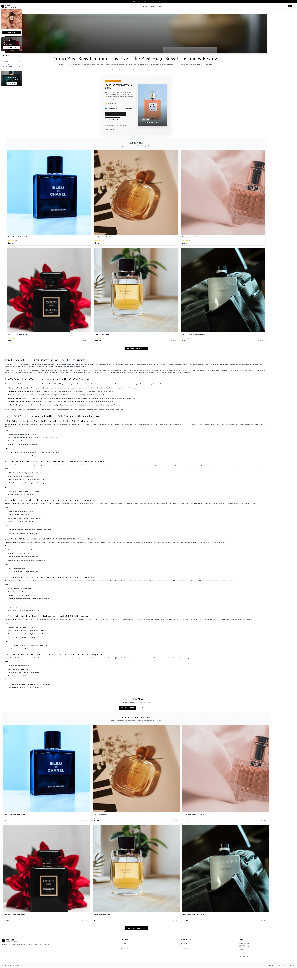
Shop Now (11, 32)
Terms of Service (281, 965)
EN (290, 6)
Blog (152, 6)
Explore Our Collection (114, 114)
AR (293, 6)
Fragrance (156, 69)
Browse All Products (135, 348)
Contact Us (183, 943)
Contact (159, 6)
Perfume (148, 69)
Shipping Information (186, 946)
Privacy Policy (271, 965)
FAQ (181, 951)
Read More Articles (145, 708)
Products (145, 6)
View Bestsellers (113, 119)
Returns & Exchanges (186, 949)
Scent (141, 69)
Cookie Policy (291, 965)
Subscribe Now (11, 47)
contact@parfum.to (244, 952)
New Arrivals (124, 949)
